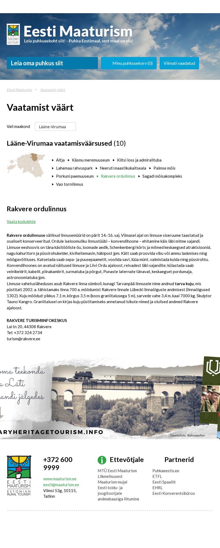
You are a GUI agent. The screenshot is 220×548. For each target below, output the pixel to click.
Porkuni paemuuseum (75, 176)
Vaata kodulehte (21, 221)
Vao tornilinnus (69, 184)
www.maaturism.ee (59, 478)
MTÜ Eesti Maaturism (117, 470)
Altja (60, 159)
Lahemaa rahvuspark (74, 168)
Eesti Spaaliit (164, 481)
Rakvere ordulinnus (118, 176)
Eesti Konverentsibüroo (173, 493)
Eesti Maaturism (19, 90)
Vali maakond (18, 126)
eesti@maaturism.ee (61, 484)
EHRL (157, 487)
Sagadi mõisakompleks (162, 176)
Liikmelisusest (110, 476)
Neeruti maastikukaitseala (123, 168)
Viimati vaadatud (179, 63)
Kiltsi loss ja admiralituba (139, 159)
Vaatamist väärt (52, 90)
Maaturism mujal (112, 481)
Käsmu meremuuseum (91, 159)
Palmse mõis (164, 168)
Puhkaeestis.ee (165, 470)
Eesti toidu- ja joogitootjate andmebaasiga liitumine (118, 493)
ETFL (157, 476)
